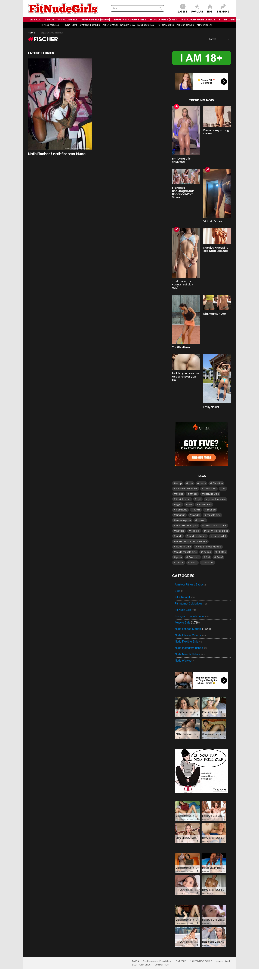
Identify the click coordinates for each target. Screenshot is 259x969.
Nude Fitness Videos (190, 635)
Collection (210, 488)
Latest (182, 11)
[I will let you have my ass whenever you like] (186, 362)
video (194, 562)
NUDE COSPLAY (145, 25)
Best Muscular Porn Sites (157, 961)
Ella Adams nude (214, 314)
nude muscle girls (186, 552)
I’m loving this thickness (181, 160)
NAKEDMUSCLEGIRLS (201, 961)
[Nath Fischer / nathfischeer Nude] (60, 104)
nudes (207, 552)
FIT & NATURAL (69, 25)
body (203, 483)
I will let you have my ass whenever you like (185, 377)
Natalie (196, 530)
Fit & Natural (185, 597)
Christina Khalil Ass (187, 488)
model (196, 515)
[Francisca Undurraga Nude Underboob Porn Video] (186, 176)
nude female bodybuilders (191, 541)
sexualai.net (223, 961)
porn (179, 557)
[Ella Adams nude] (217, 302)
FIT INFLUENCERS (229, 19)
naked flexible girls (187, 525)
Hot (209, 11)
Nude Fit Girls (183, 546)
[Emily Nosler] (217, 378)
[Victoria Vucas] (217, 193)
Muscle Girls (182, 622)
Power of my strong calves (216, 131)
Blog (179, 591)
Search (160, 9)
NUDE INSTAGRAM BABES (130, 19)
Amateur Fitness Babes (190, 584)
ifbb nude (181, 509)
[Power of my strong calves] (217, 116)
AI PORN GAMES (185, 25)
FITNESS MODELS (50, 25)
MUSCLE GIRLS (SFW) (163, 19)
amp (179, 483)
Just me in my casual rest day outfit (182, 284)
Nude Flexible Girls (188, 641)
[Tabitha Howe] (186, 319)
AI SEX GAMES (110, 25)
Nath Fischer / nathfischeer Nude (56, 153)
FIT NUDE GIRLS (68, 19)
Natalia (180, 530)
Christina (218, 483)
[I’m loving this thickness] (186, 130)
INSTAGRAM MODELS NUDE (198, 19)
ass (191, 483)
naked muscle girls (215, 525)
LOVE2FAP (180, 961)
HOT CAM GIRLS (165, 25)
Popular (197, 11)
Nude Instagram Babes (191, 648)
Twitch (180, 562)
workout (208, 562)
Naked (201, 520)
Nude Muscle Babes (190, 654)
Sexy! (220, 557)
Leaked (211, 509)
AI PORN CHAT (204, 25)
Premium (194, 557)
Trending (223, 11)
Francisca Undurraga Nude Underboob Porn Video (183, 192)
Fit (224, 488)
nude (179, 536)
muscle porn (183, 520)
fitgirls (179, 494)
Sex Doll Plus (162, 964)
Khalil (197, 509)
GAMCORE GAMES (90, 25)
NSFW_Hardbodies (217, 530)
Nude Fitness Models (209, 546)
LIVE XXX (35, 19)
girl (199, 499)
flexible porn (183, 499)
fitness (194, 494)
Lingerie (180, 515)
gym (178, 504)
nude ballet (219, 536)
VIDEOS (49, 19)
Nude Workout (185, 660)
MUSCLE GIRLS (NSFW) (96, 19)
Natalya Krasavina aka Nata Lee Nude (215, 249)
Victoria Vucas (213, 221)
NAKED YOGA (127, 25)
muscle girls (214, 515)
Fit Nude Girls (211, 494)
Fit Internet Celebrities (191, 603)
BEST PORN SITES (141, 964)
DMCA (135, 961)
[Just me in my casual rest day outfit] (186, 253)
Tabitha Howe (181, 347)
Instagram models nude (192, 616)
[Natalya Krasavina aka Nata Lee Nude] (217, 236)
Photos (222, 552)
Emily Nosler (211, 407)
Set (208, 557)
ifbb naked (205, 504)
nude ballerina (197, 536)
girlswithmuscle (217, 499)
